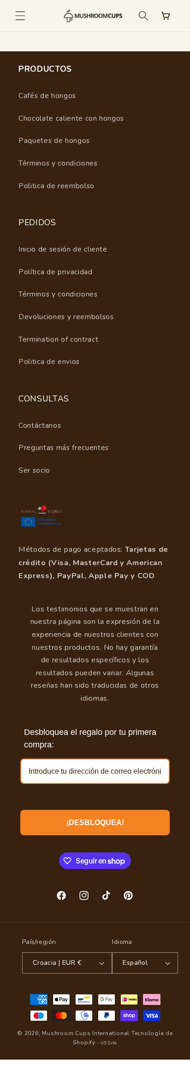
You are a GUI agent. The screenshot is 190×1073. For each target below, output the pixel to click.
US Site (109, 1043)
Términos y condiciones (58, 163)
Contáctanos (39, 425)
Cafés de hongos (47, 95)
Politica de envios (49, 361)
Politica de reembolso (56, 186)
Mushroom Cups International (86, 1033)
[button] (20, 16)
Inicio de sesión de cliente (62, 249)
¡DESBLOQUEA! (95, 822)
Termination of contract (58, 339)
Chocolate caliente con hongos (71, 118)
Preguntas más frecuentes (63, 447)
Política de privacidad (55, 272)
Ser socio (34, 470)
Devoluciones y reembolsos (66, 316)
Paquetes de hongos (54, 140)
